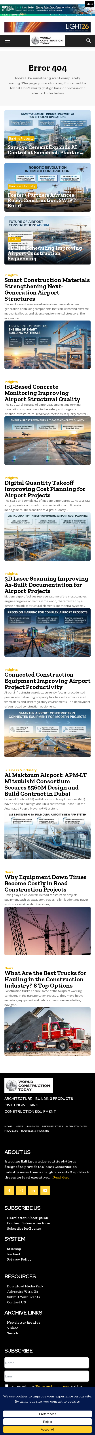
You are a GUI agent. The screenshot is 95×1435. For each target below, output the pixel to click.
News (8, 872)
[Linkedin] (33, 1190)
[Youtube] (45, 1190)
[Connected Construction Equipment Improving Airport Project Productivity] (47, 733)
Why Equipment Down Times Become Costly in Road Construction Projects (45, 883)
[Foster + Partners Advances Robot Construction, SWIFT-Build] (47, 187)
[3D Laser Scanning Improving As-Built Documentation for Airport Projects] (47, 632)
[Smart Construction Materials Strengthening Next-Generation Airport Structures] (47, 345)
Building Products (21, 138)
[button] (7, 41)
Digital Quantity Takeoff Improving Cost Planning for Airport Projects (45, 489)
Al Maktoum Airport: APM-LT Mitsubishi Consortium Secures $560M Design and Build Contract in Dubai (45, 784)
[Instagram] (21, 1190)
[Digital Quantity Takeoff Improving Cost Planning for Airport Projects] (47, 536)
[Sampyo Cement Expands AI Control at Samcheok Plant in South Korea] (47, 134)
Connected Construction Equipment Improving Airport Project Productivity (47, 681)
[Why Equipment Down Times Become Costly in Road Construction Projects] (47, 931)
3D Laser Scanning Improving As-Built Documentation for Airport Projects (46, 585)
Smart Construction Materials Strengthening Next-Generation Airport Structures (47, 289)
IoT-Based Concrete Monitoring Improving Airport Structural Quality (42, 393)
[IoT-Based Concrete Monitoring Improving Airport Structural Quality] (47, 440)
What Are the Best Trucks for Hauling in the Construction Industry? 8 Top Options (45, 979)
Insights (14, 239)
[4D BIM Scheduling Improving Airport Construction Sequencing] (47, 240)
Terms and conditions (52, 1386)
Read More (61, 1177)
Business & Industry (22, 186)
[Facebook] (9, 1190)
